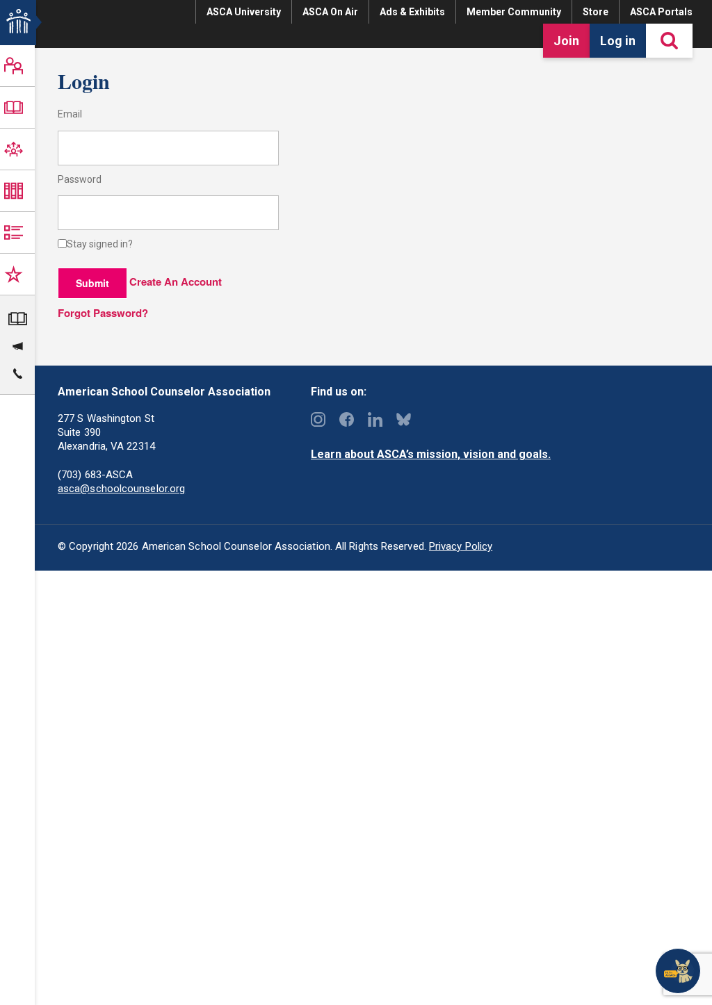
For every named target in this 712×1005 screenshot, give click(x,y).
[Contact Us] (17, 372)
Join (566, 40)
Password (80, 179)
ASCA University (244, 11)
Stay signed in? (100, 244)
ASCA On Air (330, 11)
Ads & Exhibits (412, 11)
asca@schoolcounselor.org (121, 488)
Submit (92, 283)
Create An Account (175, 281)
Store (595, 11)
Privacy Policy (460, 546)
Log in (618, 40)
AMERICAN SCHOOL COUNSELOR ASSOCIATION (9, 21)
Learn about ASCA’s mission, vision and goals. (431, 454)
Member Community (514, 11)
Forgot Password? (103, 312)
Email (70, 114)
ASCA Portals (661, 11)
